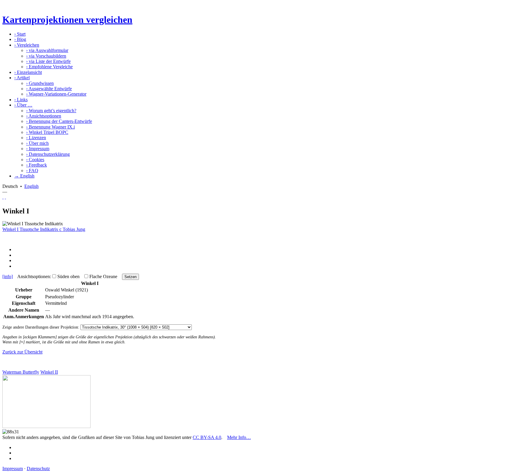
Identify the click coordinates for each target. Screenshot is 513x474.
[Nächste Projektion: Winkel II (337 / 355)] (5, 196)
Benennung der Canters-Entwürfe (59, 121)
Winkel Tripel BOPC (47, 132)
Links (21, 99)
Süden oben (68, 276)
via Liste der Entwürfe (48, 61)
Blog (20, 39)
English (31, 186)
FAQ (32, 170)
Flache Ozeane (103, 276)
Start (20, 34)
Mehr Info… (239, 437)
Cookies (35, 159)
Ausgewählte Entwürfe (49, 88)
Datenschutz (38, 468)
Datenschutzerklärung (48, 154)
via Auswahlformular (47, 50)
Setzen (130, 277)
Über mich (37, 143)
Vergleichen (26, 44)
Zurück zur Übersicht (22, 351)
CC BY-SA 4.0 (207, 437)
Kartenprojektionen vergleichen (67, 19)
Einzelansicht (28, 72)
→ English (24, 175)
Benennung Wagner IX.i (50, 126)
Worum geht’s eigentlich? (51, 110)
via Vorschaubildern (46, 55)
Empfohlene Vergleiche (49, 66)
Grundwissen (40, 83)
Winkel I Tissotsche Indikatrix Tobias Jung (43, 229)
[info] (7, 276)
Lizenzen (36, 137)
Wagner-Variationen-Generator (56, 93)
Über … (23, 104)
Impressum (37, 148)
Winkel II (49, 372)
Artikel (22, 77)
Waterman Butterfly (20, 372)
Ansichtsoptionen (43, 115)
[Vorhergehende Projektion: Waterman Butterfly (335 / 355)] (3, 196)
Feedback (36, 164)
